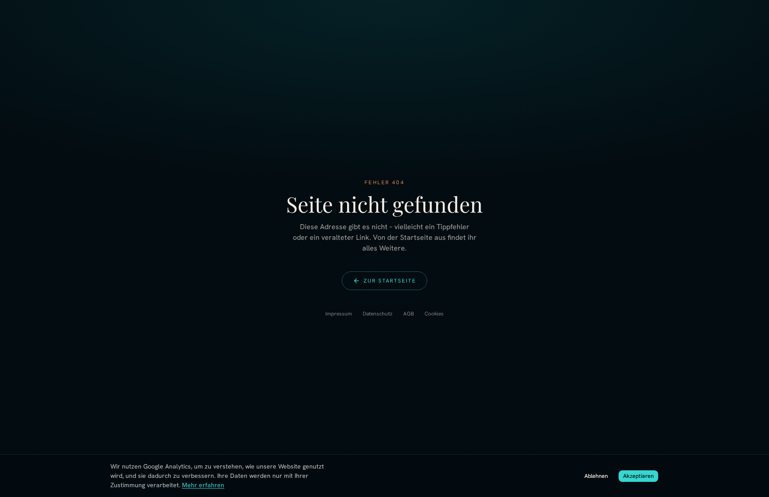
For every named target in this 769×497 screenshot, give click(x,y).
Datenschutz (378, 313)
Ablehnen (596, 476)
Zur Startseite (390, 280)
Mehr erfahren (203, 485)
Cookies (434, 313)
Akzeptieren (638, 476)
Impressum (338, 313)
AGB (408, 313)
